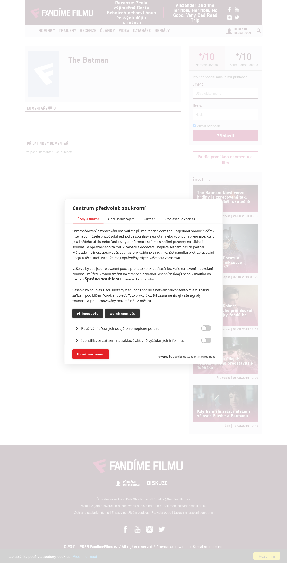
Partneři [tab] (150, 219)
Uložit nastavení (90, 354)
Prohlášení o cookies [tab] (180, 219)
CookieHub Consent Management (194, 356)
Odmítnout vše (122, 313)
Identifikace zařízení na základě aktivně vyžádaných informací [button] (133, 340)
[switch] (202, 351)
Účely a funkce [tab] (88, 219)
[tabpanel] (143, 318)
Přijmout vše (87, 313)
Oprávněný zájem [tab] (121, 219)
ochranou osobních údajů (162, 273)
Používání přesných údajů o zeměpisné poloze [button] (120, 328)
